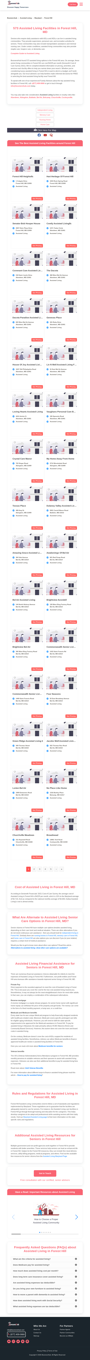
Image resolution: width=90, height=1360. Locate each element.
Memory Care (45, 115)
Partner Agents (65, 1329)
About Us (36, 1329)
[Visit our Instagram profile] (13, 1341)
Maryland (38, 18)
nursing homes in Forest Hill (45, 935)
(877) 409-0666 (17, 1334)
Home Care (45, 125)
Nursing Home (45, 120)
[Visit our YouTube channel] (9, 1341)
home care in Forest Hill (23, 938)
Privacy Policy (42, 1351)
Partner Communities (67, 1333)
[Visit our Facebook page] (22, 1341)
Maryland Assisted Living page (35, 1117)
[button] (76, 1217)
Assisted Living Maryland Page (55, 1156)
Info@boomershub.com (15, 1330)
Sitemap (36, 1336)
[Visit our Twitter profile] (18, 1341)
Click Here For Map (46, 130)
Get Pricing (37, 198)
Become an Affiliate (66, 1336)
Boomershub (12, 18)
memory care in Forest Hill (67, 935)
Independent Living (45, 110)
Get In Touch (45, 1173)
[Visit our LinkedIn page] (27, 1341)
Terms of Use (52, 1351)
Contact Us (37, 1333)
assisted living (26, 18)
